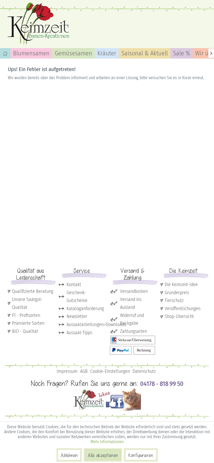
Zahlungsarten (133, 331)
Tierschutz (174, 300)
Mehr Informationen (107, 441)
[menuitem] (5, 53)
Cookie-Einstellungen (110, 371)
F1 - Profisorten (26, 315)
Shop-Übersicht (179, 316)
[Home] (5, 53)
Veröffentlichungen (182, 308)
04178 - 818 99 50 (161, 384)
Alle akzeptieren (103, 455)
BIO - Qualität (25, 331)
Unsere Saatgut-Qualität (27, 303)
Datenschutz (144, 371)
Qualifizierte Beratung (32, 291)
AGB (84, 371)
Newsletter (77, 316)
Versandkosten (134, 291)
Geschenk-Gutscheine (77, 297)
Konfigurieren (140, 455)
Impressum (67, 371)
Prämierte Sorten (28, 323)
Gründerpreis (177, 293)
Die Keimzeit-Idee (181, 284)
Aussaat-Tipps (79, 332)
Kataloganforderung (85, 308)
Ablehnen (69, 455)
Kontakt (74, 284)
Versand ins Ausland (130, 303)
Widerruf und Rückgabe (132, 319)
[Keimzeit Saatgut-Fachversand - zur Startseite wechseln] (39, 23)
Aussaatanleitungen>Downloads (85, 324)
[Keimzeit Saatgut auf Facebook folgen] (107, 410)
